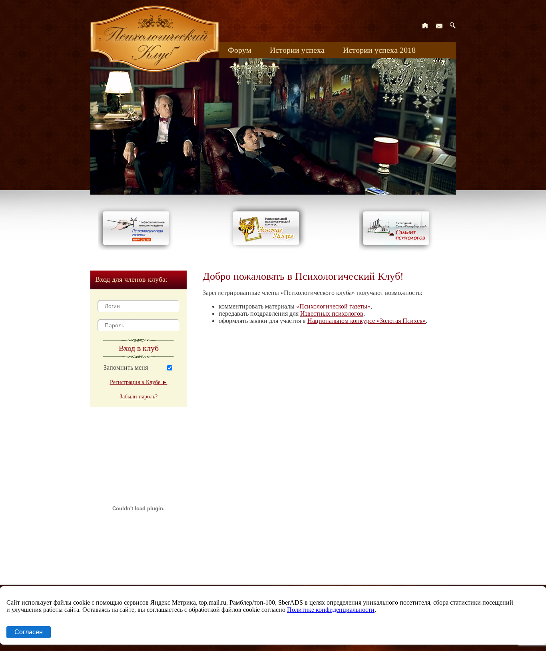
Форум (239, 50)
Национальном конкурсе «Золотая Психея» (366, 320)
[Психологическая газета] (137, 247)
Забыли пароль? (138, 397)
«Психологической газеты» (333, 306)
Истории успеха (297, 50)
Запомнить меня (126, 367)
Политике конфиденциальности (331, 609)
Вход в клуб (139, 348)
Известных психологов (331, 313)
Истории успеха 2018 (379, 50)
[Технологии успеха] (398, 252)
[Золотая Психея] (268, 247)
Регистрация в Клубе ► (138, 382)
